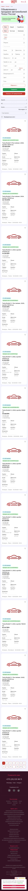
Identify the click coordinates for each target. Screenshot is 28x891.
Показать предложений (14, 93)
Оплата (14, 804)
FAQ (20, 802)
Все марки (22, 109)
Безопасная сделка (14, 829)
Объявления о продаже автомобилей (14, 810)
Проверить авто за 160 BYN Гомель (10, 140)
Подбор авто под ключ (14, 836)
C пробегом (20, 27)
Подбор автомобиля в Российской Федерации (14, 814)
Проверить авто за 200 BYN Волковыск (11, 621)
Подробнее (20, 882)
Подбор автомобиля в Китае (14, 817)
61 (17, 766)
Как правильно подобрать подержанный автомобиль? (14, 840)
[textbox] (14, 38)
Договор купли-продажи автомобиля (14, 865)
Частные (12, 31)
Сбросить (13, 85)
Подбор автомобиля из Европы (14, 816)
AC (14, 103)
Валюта (21, 68)
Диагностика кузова (14, 832)
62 (21, 766)
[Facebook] (14, 790)
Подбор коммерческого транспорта (14, 819)
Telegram (19, 782)
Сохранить (14, 89)
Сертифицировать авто (14, 847)
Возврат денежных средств (14, 855)
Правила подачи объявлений (14, 860)
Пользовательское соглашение (14, 857)
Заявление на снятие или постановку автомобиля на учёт (14, 868)
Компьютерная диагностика (14, 823)
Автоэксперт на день (14, 825)
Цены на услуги (14, 853)
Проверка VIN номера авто (14, 841)
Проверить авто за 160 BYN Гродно (10, 460)
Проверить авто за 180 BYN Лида (10, 353)
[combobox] (14, 35)
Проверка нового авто (14, 834)
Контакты (8, 801)
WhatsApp (9, 782)
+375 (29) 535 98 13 (14, 779)
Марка (5, 37)
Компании (21, 31)
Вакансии (9, 802)
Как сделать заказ (14, 851)
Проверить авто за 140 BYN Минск (10, 193)
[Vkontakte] (9, 790)
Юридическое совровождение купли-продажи (14, 838)
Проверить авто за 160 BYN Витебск (11, 407)
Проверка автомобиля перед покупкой (14, 821)
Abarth (14, 100)
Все (5, 27)
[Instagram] (18, 790)
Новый (12, 27)
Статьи (20, 801)
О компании (14, 801)
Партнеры (15, 802)
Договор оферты (14, 858)
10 (10, 766)
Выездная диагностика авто (14, 830)
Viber (14, 782)
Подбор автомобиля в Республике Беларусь (14, 812)
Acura (14, 107)
